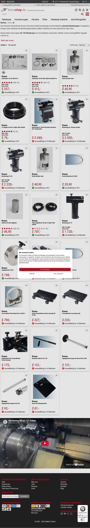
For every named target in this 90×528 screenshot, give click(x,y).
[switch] (83, 519)
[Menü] (86, 506)
